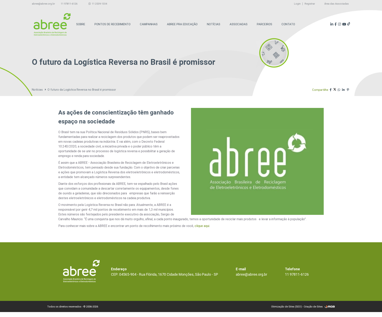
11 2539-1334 (99, 3)
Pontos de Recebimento (113, 24)
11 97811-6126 (69, 3)
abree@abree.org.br (43, 3)
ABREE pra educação (182, 24)
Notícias (213, 24)
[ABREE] (52, 24)
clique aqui (202, 226)
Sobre (80, 24)
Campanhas (149, 24)
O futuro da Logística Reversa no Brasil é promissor (82, 89)
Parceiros (264, 24)
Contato (288, 24)
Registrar (310, 3)
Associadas (239, 24)
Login (297, 3)
